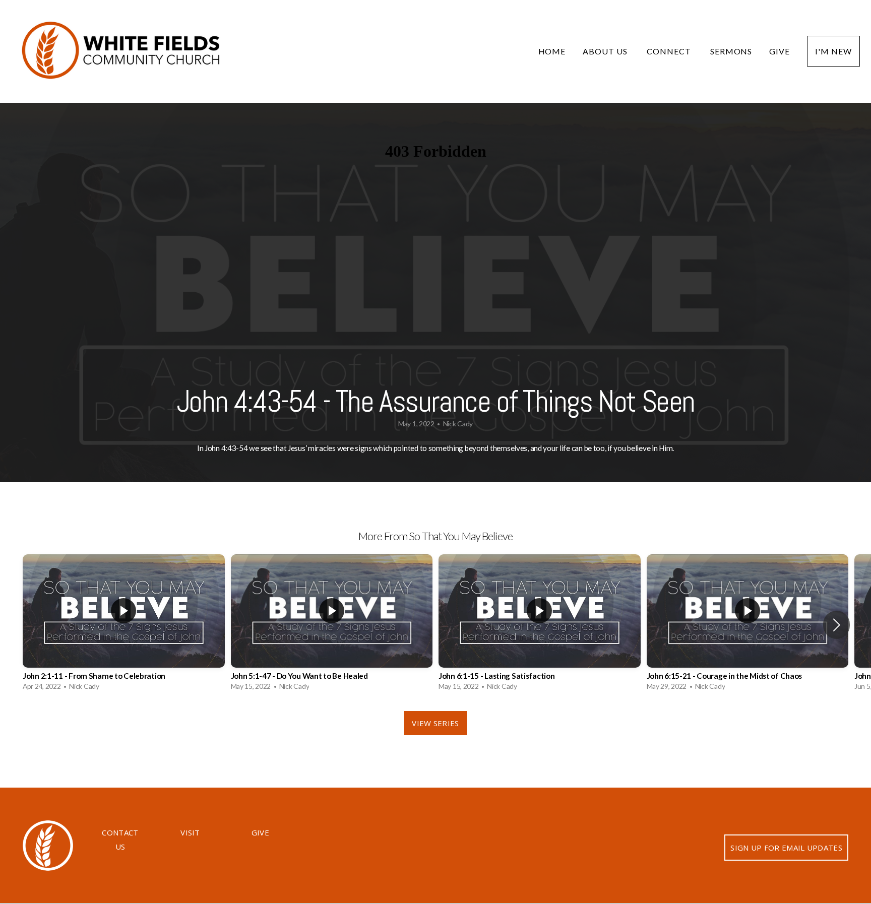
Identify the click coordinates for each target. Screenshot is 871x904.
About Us (606, 51)
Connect (670, 51)
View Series (435, 723)
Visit (190, 832)
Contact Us (120, 839)
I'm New (833, 51)
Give (779, 51)
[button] (836, 625)
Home (552, 51)
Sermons (731, 51)
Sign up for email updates (786, 848)
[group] (124, 625)
